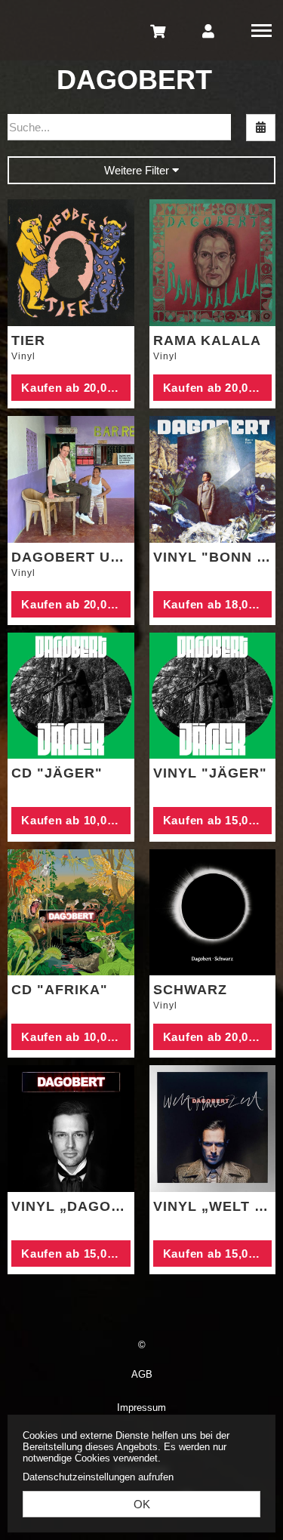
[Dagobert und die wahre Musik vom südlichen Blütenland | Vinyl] (71, 479)
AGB (141, 1374)
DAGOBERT (134, 79)
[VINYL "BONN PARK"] (212, 479)
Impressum (141, 1407)
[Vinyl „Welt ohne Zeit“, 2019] (212, 1128)
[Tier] (71, 262)
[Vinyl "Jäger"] (212, 696)
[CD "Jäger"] (71, 696)
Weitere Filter (138, 170)
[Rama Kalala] (212, 262)
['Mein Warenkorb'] (158, 30)
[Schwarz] (212, 912)
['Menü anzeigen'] (261, 30)
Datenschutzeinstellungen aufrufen (98, 1477)
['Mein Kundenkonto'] (208, 30)
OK (142, 1504)
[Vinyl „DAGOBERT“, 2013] (71, 1128)
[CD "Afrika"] (71, 912)
